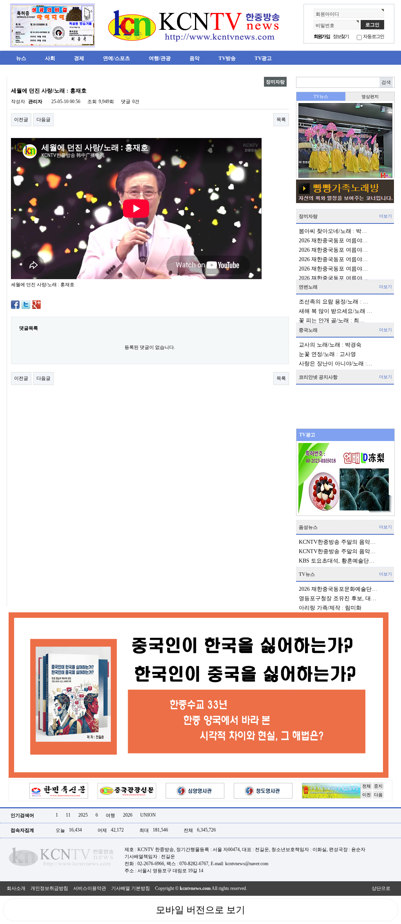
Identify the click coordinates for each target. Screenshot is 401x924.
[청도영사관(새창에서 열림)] (263, 790)
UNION (148, 815)
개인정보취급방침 (49, 888)
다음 (378, 794)
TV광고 (263, 58)
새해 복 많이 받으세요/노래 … (335, 311)
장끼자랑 (308, 216)
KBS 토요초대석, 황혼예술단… (336, 561)
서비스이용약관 (89, 888)
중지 (378, 786)
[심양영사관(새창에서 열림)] (195, 790)
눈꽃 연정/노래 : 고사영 (327, 354)
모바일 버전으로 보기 (200, 910)
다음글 (43, 119)
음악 (195, 58)
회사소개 (16, 888)
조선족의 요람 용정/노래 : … (333, 302)
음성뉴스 (308, 527)
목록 (281, 119)
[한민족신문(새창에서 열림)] (58, 790)
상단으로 (381, 888)
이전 (366, 794)
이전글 (21, 119)
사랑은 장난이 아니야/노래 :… (335, 364)
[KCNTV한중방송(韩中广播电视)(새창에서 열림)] (53, 25)
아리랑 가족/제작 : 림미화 (330, 608)
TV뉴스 (307, 574)
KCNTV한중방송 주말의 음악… (337, 542)
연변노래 (308, 287)
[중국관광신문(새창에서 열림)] (127, 790)
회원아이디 (327, 14)
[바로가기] (345, 191)
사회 (50, 58)
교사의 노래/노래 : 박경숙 (330, 345)
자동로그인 (373, 36)
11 (68, 815)
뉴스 (21, 58)
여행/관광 (160, 58)
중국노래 (308, 330)
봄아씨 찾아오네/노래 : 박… (333, 231)
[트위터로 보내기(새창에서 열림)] (26, 304)
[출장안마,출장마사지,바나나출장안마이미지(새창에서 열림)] (13, 80)
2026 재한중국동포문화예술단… (338, 589)
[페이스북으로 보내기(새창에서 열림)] (15, 304)
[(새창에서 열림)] (198, 694)
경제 (79, 58)
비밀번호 (325, 25)
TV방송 (227, 58)
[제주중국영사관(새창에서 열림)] (331, 790)
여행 (110, 815)
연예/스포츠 (116, 58)
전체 (366, 786)
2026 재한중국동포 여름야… (333, 240)
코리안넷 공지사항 (318, 377)
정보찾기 (341, 36)
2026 (127, 815)
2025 (83, 815)
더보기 (385, 216)
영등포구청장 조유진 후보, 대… (337, 598)
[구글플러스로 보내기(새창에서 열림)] (36, 304)
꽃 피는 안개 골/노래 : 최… (332, 320)
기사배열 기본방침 (130, 888)
